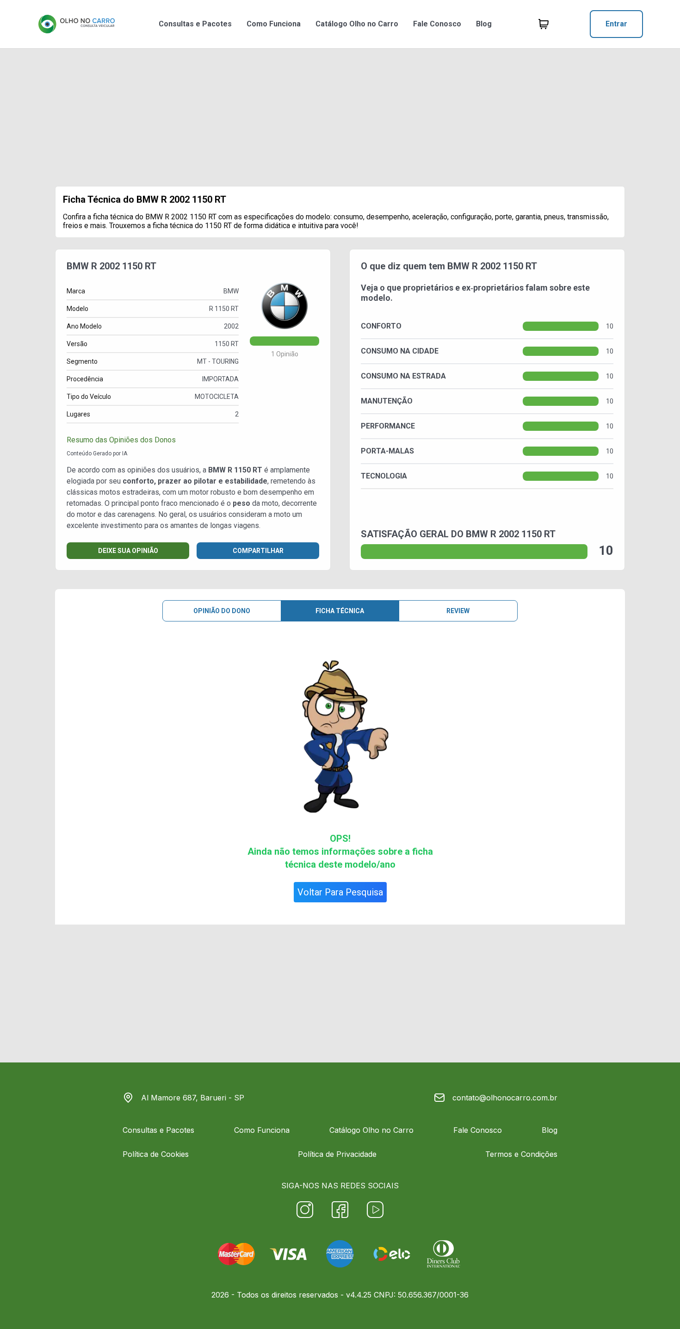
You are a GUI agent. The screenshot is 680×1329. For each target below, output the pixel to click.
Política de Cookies (156, 1154)
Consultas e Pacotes (195, 23)
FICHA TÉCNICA (339, 611)
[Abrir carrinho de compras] (543, 24)
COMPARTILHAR (258, 550)
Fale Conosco (437, 23)
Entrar (616, 23)
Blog (484, 23)
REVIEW (458, 611)
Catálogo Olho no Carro (356, 23)
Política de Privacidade (337, 1154)
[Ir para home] (76, 24)
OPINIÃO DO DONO (221, 611)
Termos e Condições (521, 1154)
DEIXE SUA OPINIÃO (128, 550)
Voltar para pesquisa (340, 892)
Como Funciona (274, 23)
